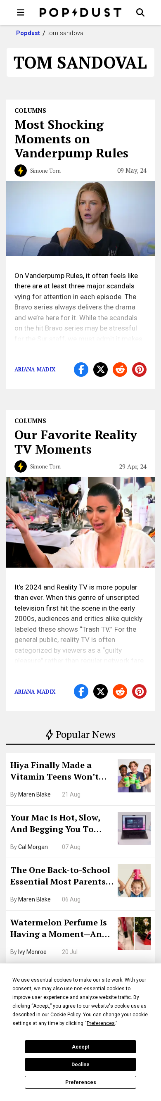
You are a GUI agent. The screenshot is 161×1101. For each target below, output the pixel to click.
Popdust (28, 33)
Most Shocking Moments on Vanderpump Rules (71, 138)
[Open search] (140, 12)
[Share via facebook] (81, 369)
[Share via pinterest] (139, 369)
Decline (80, 1065)
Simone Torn (45, 170)
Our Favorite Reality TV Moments (75, 441)
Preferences (80, 1082)
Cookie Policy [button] (65, 1015)
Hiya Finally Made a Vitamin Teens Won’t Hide (54, 771)
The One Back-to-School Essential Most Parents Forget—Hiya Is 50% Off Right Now (60, 876)
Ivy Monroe (32, 952)
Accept (80, 1047)
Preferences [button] (101, 1023)
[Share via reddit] (120, 369)
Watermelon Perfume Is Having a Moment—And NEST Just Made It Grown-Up (58, 929)
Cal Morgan (33, 847)
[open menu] (20, 12)
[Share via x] (100, 369)
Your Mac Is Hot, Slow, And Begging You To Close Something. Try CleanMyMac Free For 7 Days (58, 824)
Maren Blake (34, 794)
